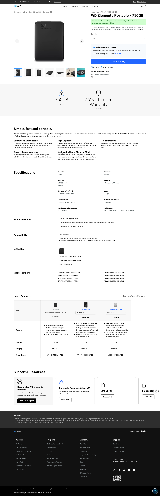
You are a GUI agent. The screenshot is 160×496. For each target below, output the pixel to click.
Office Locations (85, 473)
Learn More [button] (106, 74)
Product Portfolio (21, 455)
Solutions (75, 6)
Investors (83, 469)
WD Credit (50, 451)
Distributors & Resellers (23, 466)
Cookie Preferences (67, 489)
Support (85, 6)
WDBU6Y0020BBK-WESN (115, 275)
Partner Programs (52, 458)
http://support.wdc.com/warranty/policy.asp (103, 420)
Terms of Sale (37, 489)
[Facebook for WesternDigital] (129, 470)
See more (140, 29)
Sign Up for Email (21, 448)
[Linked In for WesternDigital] (119, 470)
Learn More (57, 2)
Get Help (116, 444)
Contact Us (83, 476)
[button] (138, 7)
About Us (83, 444)
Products (64, 6)
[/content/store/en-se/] (17, 6)
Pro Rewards (51, 455)
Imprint (58, 489)
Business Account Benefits (55, 444)
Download (106, 397)
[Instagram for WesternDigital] (114, 470)
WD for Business (141, 2)
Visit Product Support (27, 401)
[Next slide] (82, 41)
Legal (21, 489)
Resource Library (118, 448)
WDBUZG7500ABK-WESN (71, 272)
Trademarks (28, 489)
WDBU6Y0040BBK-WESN (115, 278)
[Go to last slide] (17, 41)
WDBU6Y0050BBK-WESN (69, 281)
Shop (134, 2)
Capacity (94, 34)
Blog (81, 462)
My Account (19, 444)
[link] (95, 67)
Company (95, 6)
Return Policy (20, 462)
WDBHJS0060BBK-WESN (115, 281)
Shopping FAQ (20, 469)
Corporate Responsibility (88, 455)
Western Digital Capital (54, 466)
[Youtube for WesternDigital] (134, 470)
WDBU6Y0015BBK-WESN (71, 275)
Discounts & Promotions (23, 451)
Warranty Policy (21, 458)
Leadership (83, 451)
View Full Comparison (139, 296)
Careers (82, 466)
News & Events (85, 448)
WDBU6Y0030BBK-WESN (69, 278)
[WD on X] (124, 469)
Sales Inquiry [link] (118, 61)
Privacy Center (84, 458)
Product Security (118, 451)
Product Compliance (48, 489)
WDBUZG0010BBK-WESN (115, 272)
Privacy (16, 489)
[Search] (145, 6)
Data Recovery (51, 448)
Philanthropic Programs (54, 462)
